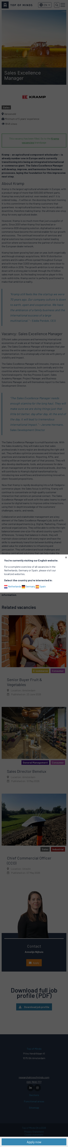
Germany (30, 586)
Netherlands (14, 586)
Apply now (34, 1142)
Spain (42, 586)
